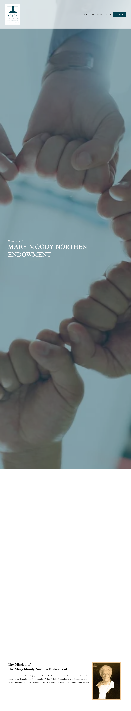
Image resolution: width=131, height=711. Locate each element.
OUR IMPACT (98, 14)
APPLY (108, 14)
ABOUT (87, 14)
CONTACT (119, 14)
